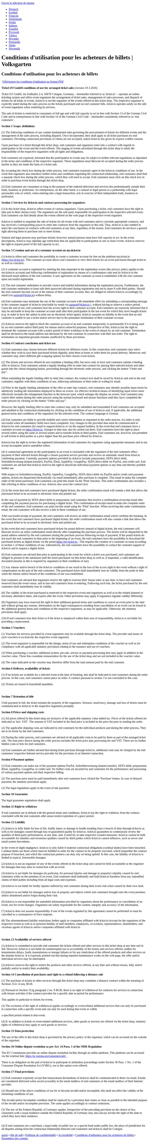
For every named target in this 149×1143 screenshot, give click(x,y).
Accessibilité (65, 1135)
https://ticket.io (34, 429)
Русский (14, 32)
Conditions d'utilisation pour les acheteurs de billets (104, 1135)
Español (13, 28)
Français (13, 15)
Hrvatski (14, 38)
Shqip (12, 45)
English (13, 12)
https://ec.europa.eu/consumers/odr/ (46, 1056)
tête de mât (16, 1135)
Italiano (13, 25)
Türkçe (13, 35)
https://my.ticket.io (12, 259)
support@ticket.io (23, 295)
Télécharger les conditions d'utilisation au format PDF (33, 81)
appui (4, 1135)
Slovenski (14, 48)
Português (14, 42)
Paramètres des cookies (14, 1138)
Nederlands (15, 19)
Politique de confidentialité (40, 1135)
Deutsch (13, 9)
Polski (12, 22)
